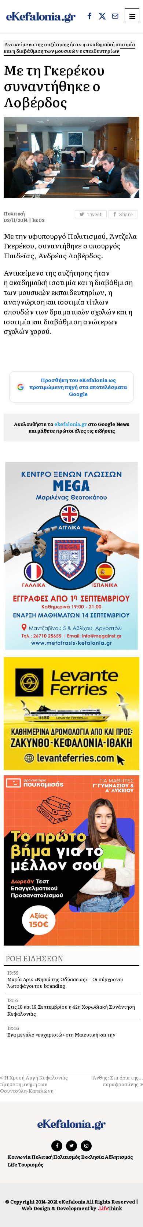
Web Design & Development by (72, 1208)
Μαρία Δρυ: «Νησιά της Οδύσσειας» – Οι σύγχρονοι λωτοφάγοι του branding (65, 982)
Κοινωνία (19, 1156)
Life (12, 1164)
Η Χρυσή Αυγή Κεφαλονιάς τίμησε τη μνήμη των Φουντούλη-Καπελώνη (34, 1084)
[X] (102, 16)
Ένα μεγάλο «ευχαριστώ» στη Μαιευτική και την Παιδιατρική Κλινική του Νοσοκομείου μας (61, 1038)
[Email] (115, 16)
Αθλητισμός (119, 1156)
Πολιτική (42, 1156)
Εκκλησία (92, 1156)
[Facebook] (89, 16)
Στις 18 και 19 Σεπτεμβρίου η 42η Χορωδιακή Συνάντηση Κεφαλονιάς (71, 1010)
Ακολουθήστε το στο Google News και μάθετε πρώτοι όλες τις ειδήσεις (71, 427)
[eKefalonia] (41, 16)
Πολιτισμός (66, 1156)
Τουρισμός (30, 1164)
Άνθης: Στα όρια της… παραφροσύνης (118, 1081)
